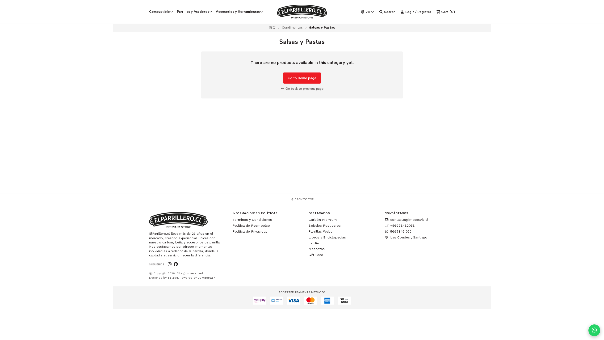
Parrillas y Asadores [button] (193, 11)
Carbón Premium (323, 219)
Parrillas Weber (321, 231)
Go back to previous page (304, 88)
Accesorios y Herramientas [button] (238, 11)
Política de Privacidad (250, 231)
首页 (272, 27)
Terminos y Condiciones (252, 219)
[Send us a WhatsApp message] (594, 330)
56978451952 (400, 231)
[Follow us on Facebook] (175, 264)
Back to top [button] (304, 199)
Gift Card (316, 255)
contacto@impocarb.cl (409, 219)
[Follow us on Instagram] (169, 264)
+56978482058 (402, 225)
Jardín (314, 243)
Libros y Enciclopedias (327, 237)
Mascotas (317, 249)
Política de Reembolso (251, 225)
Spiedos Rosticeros (325, 225)
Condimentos (292, 27)
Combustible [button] (159, 11)
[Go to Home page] (302, 12)
